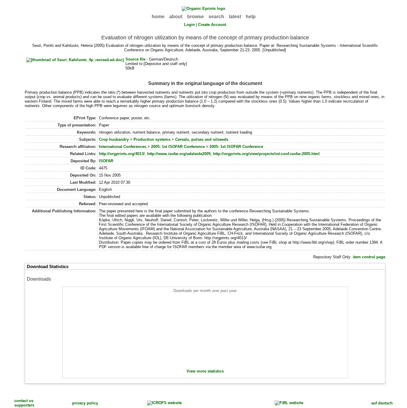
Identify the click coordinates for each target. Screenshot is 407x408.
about (175, 16)
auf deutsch (382, 403)
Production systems (151, 139)
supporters (24, 405)
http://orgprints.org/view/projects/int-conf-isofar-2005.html (266, 154)
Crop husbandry (114, 139)
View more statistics (205, 371)
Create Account (212, 24)
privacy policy (85, 403)
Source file (135, 59)
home (158, 16)
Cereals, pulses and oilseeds (201, 139)
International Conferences (122, 146)
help (251, 16)
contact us (23, 400)
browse (195, 16)
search (216, 16)
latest (235, 16)
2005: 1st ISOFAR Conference (178, 146)
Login (189, 24)
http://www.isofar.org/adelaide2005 (179, 154)
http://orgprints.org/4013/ (122, 154)
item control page (369, 257)
